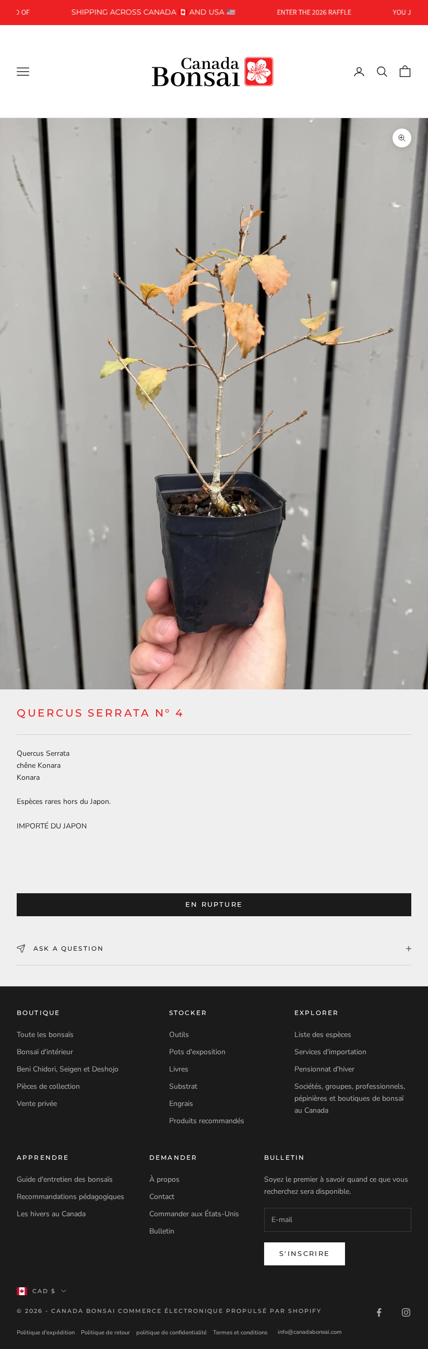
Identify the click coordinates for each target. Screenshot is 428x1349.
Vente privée (37, 1104)
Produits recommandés (206, 1121)
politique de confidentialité (171, 1332)
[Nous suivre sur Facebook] (379, 1312)
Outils (179, 1035)
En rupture (214, 904)
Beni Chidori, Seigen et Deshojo (67, 1069)
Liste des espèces (322, 1035)
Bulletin (161, 1231)
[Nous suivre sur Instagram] (406, 1312)
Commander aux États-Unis (194, 1214)
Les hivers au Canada (51, 1214)
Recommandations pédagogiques (70, 1197)
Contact (161, 1197)
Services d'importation (330, 1052)
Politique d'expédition (46, 1332)
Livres (178, 1069)
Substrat (183, 1086)
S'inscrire (304, 1253)
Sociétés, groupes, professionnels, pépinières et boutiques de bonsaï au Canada (349, 1098)
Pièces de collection (48, 1086)
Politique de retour (105, 1332)
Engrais (181, 1104)
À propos (164, 1179)
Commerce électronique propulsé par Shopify (220, 1311)
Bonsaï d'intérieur (45, 1052)
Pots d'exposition (197, 1052)
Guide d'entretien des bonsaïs (65, 1179)
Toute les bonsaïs (45, 1035)
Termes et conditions (240, 1332)
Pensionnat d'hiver (324, 1069)
